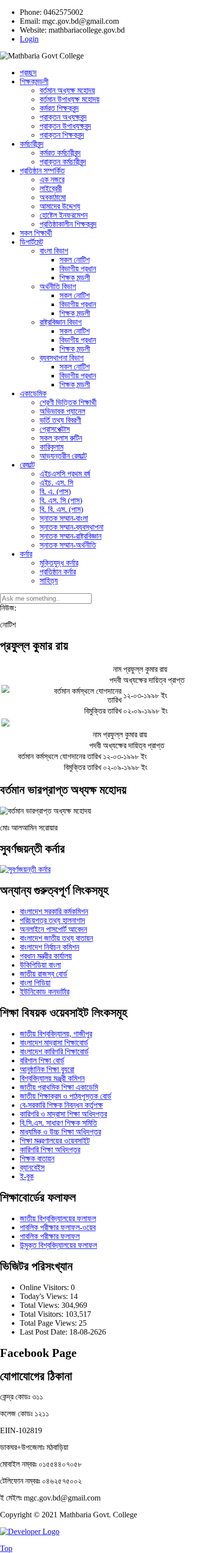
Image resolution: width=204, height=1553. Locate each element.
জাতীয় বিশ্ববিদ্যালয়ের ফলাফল (58, 1218)
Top (6, 1548)
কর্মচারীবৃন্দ (32, 144)
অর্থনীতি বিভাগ (58, 286)
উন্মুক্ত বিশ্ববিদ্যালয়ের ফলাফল (58, 1245)
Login (29, 39)
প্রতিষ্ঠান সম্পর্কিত (42, 170)
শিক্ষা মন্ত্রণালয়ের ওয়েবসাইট (55, 1141)
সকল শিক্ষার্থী (36, 233)
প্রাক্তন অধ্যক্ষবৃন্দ (63, 117)
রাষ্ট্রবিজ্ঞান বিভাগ (61, 322)
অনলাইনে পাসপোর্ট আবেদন (53, 929)
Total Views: (40, 1305)
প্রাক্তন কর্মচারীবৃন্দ (63, 161)
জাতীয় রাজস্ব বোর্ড (43, 974)
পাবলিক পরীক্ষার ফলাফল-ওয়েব (58, 1227)
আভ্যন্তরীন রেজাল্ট (63, 456)
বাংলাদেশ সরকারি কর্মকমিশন (54, 911)
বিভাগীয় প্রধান (77, 268)
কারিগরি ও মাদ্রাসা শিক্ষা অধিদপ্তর (63, 1114)
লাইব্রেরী (51, 188)
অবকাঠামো (53, 197)
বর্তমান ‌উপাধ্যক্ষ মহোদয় (70, 99)
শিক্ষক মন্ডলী (74, 277)
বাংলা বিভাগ (54, 251)
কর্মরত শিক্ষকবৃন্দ (59, 108)
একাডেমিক (33, 393)
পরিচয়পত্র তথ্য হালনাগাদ (52, 920)
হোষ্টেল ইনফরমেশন (64, 215)
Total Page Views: (49, 1323)
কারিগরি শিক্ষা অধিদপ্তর (50, 1149)
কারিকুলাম (51, 447)
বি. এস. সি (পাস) (61, 500)
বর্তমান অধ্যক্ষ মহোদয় (67, 90)
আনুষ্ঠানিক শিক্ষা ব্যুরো (47, 1069)
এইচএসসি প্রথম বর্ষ (65, 473)
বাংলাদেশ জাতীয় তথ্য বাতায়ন (56, 938)
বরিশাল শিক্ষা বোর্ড (42, 1060)
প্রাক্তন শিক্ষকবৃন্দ (62, 135)
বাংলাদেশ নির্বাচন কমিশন (49, 947)
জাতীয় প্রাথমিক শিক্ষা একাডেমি (59, 1087)
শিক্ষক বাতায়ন (37, 1158)
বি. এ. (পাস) (55, 491)
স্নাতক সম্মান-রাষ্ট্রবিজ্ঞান (71, 536)
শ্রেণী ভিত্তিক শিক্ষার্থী (68, 402)
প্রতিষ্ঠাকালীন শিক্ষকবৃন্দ (68, 224)
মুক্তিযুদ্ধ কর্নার (59, 563)
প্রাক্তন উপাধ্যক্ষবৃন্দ (65, 126)
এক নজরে (52, 179)
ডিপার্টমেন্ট (31, 242)
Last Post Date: (44, 1332)
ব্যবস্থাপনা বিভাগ (62, 358)
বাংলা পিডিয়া (35, 983)
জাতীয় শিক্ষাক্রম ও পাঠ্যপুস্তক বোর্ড (65, 1096)
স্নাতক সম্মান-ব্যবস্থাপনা (71, 527)
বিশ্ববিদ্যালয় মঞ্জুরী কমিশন (52, 1078)
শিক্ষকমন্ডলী (34, 81)
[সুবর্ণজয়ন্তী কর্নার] (25, 869)
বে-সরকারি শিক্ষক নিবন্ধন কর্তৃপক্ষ (61, 1105)
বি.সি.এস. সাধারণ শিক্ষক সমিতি (58, 1123)
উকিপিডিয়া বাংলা (40, 965)
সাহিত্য (49, 580)
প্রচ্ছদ (28, 72)
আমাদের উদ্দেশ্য (60, 206)
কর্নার (26, 554)
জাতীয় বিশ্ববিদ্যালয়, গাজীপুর (56, 1034)
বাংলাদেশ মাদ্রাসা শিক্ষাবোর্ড (54, 1042)
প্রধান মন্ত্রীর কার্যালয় (46, 956)
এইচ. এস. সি (56, 482)
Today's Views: (45, 1296)
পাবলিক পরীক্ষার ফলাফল (50, 1236)
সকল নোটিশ (74, 260)
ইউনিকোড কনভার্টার (44, 991)
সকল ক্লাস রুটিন (61, 438)
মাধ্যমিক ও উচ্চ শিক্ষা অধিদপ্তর (60, 1132)
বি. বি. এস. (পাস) (61, 509)
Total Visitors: (42, 1314)
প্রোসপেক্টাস (55, 429)
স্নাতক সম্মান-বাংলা (64, 518)
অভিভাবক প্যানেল (62, 411)
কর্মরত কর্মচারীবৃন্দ (60, 153)
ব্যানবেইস (32, 1167)
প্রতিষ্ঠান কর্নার (58, 572)
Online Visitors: (45, 1287)
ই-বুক (27, 1176)
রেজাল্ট (27, 465)
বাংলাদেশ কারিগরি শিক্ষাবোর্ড (54, 1051)
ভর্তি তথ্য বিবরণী (60, 420)
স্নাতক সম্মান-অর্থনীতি (68, 545)
